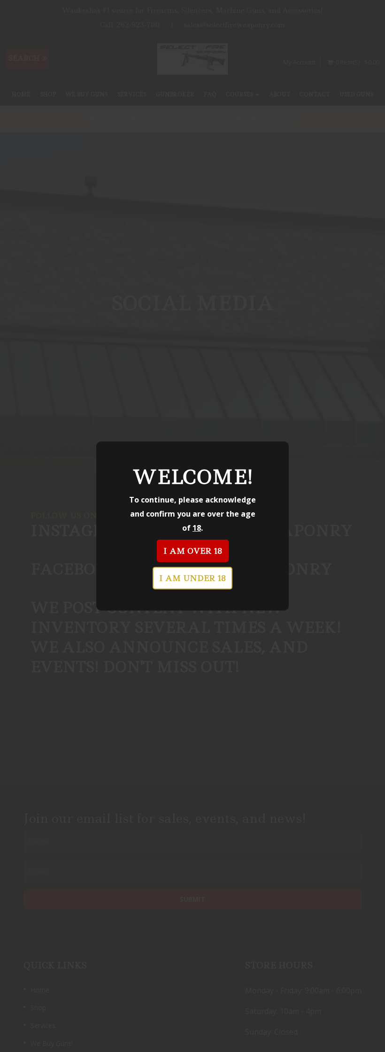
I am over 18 (192, 551)
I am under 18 (192, 578)
